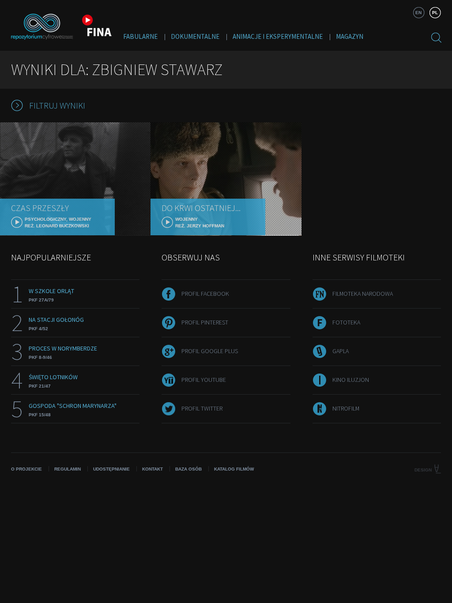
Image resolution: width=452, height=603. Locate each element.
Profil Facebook (205, 294)
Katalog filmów (234, 469)
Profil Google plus (209, 351)
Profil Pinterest (204, 322)
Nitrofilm (345, 408)
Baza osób (188, 469)
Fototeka (346, 322)
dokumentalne (195, 36)
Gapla (340, 351)
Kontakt (152, 469)
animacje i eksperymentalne (278, 36)
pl (435, 12)
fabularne (140, 36)
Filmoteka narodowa (362, 294)
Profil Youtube (203, 380)
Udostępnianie (111, 469)
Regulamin (67, 469)
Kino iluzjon (350, 380)
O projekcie (26, 469)
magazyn (349, 36)
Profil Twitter (201, 408)
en (418, 12)
